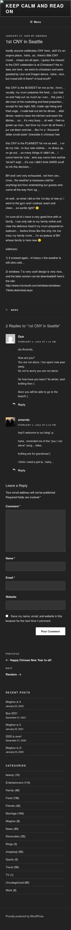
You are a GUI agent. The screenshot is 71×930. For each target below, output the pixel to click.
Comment (13, 506)
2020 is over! (14, 736)
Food (9, 798)
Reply (21, 404)
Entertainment (14, 782)
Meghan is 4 (13, 702)
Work (9, 890)
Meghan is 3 (13, 725)
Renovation (13, 836)
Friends (10, 806)
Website (11, 597)
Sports (10, 859)
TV (7, 875)
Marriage (11, 813)
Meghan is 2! (14, 748)
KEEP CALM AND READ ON (35, 8)
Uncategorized (15, 882)
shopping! (12, 852)
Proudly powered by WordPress (25, 916)
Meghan (11, 821)
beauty (10, 775)
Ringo (9, 844)
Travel (9, 867)
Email (10, 577)
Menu (37, 22)
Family (10, 790)
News (15, 309)
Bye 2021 (11, 713)
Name (10, 558)
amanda (41, 35)
